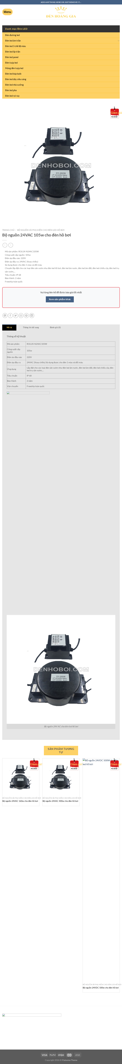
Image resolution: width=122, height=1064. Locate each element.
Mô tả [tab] (9, 327)
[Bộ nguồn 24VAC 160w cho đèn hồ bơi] (20, 776)
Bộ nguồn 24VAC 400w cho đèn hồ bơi (60, 801)
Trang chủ (8, 230)
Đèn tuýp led (11, 62)
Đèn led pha (11, 90)
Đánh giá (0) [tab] (55, 327)
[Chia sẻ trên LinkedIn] (31, 315)
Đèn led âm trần (13, 40)
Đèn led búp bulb (13, 73)
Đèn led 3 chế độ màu (15, 46)
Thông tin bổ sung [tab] (31, 327)
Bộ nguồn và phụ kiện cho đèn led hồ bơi (40, 230)
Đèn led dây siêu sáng (15, 79)
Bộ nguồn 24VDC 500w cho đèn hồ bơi (101, 987)
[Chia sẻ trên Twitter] (15, 315)
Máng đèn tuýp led (14, 68)
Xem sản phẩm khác (60, 299)
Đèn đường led (12, 35)
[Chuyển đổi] (118, 40)
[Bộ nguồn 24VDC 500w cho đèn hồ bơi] (101, 870)
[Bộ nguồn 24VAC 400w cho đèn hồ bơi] (61, 776)
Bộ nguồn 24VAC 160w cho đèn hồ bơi (20, 801)
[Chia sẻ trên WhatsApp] (5, 315)
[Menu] (7, 12)
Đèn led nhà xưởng (14, 84)
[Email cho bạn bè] (21, 315)
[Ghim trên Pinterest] (26, 315)
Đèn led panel (11, 57)
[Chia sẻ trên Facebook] (10, 315)
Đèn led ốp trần (12, 51)
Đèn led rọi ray (12, 95)
